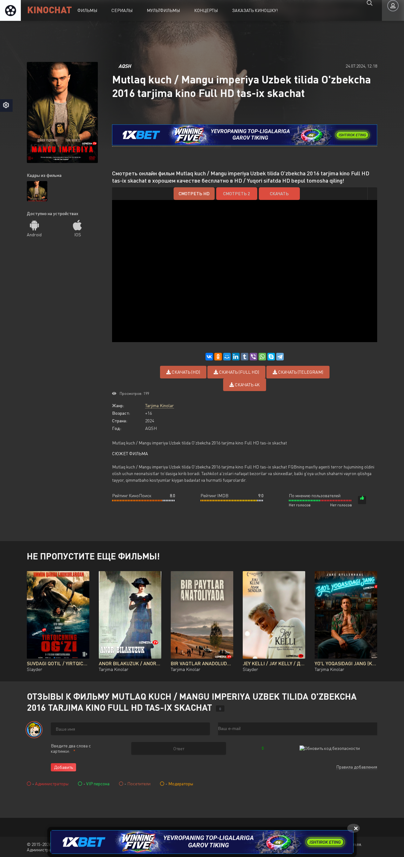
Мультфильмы (163, 10)
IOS (77, 234)
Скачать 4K (247, 384)
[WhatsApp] (262, 356)
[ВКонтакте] (209, 356)
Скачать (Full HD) (238, 372)
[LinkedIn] (236, 356)
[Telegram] (280, 356)
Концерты (206, 10)
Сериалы (122, 10)
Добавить (63, 767)
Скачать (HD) (185, 372)
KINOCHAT (49, 9)
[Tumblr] (244, 356)
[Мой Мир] (227, 356)
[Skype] (271, 356)
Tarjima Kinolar (159, 405)
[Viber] (253, 356)
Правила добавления (356, 766)
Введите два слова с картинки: (71, 748)
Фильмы (87, 10)
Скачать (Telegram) (300, 372)
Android (34, 234)
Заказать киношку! (255, 10)
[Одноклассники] (218, 356)
